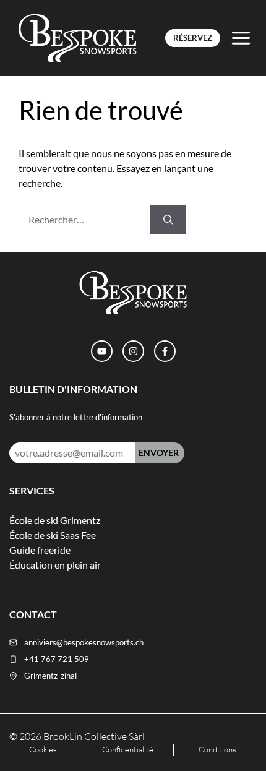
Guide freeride (40, 550)
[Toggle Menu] (241, 38)
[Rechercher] (168, 219)
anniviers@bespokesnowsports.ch (84, 642)
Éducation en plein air (55, 565)
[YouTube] (102, 351)
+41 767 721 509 (56, 659)
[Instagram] (133, 351)
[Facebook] (165, 351)
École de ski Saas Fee (52, 535)
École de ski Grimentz (54, 520)
